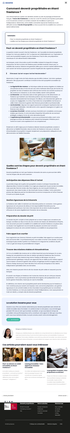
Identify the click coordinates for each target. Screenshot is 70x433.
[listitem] (41, 336)
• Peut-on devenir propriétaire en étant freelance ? (26, 39)
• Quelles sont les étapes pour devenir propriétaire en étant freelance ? (32, 41)
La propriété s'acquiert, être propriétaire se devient (57, 371)
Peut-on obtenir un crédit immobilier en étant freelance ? (12, 365)
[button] (66, 2)
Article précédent (8, 395)
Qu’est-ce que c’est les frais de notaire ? (32, 73)
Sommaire (11, 36)
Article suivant (63, 395)
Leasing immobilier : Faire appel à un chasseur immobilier (34, 365)
